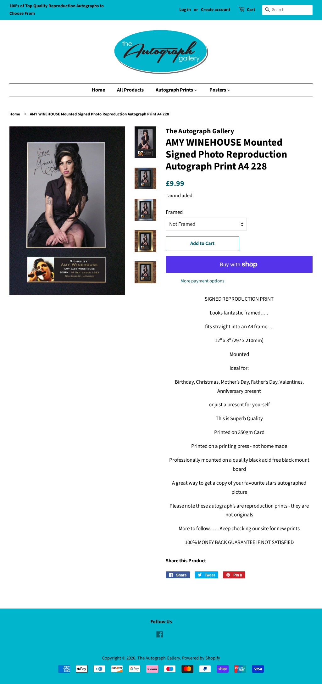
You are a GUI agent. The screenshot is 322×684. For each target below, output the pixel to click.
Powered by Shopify (201, 658)
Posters (218, 89)
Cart (251, 10)
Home (98, 89)
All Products (130, 89)
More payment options (202, 281)
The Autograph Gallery (158, 658)
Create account (215, 10)
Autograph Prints (175, 89)
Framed (174, 212)
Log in (185, 10)
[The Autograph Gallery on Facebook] (159, 635)
